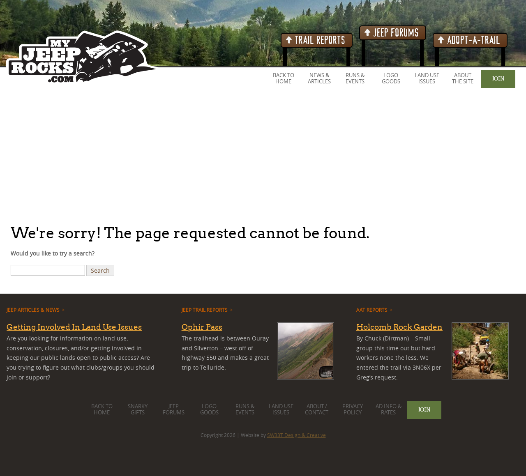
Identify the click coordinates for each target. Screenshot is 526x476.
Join (498, 78)
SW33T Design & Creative (296, 435)
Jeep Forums (395, 33)
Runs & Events (355, 78)
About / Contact (316, 409)
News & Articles (319, 78)
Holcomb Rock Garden (399, 327)
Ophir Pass (202, 327)
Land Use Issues (427, 78)
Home (283, 81)
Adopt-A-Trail (473, 40)
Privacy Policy (352, 409)
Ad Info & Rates (388, 409)
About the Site (462, 78)
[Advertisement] (246, 155)
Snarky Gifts (138, 409)
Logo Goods (391, 78)
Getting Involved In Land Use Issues (74, 327)
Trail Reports (319, 40)
